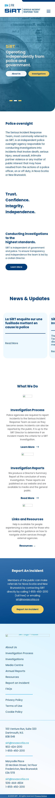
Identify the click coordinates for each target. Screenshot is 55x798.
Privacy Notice (41, 796)
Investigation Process (27, 410)
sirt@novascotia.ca (27, 599)
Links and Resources (27, 519)
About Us (16, 73)
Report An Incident (27, 609)
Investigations (39, 73)
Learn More (16, 266)
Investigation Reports (27, 468)
